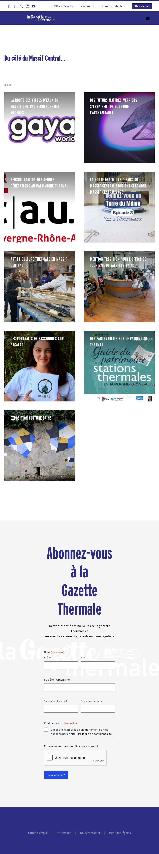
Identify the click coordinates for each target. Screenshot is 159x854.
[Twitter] (21, 6)
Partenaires (63, 833)
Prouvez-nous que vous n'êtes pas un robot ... (72, 746)
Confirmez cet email (92, 701)
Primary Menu (147, 18)
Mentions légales (120, 833)
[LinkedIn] (15, 6)
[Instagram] (27, 6)
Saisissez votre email (55, 701)
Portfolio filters (7, 85)
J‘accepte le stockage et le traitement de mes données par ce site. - (82, 732)
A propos (89, 6)
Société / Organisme (57, 679)
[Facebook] (9, 6)
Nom (83, 657)
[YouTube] (34, 6)
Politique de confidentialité (95, 734)
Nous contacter (114, 6)
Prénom (48, 657)
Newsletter (142, 6)
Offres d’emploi (63, 6)
